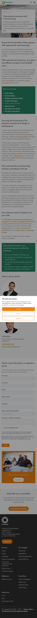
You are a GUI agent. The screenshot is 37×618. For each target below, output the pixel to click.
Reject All (18, 318)
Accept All (18, 309)
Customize (18, 314)
